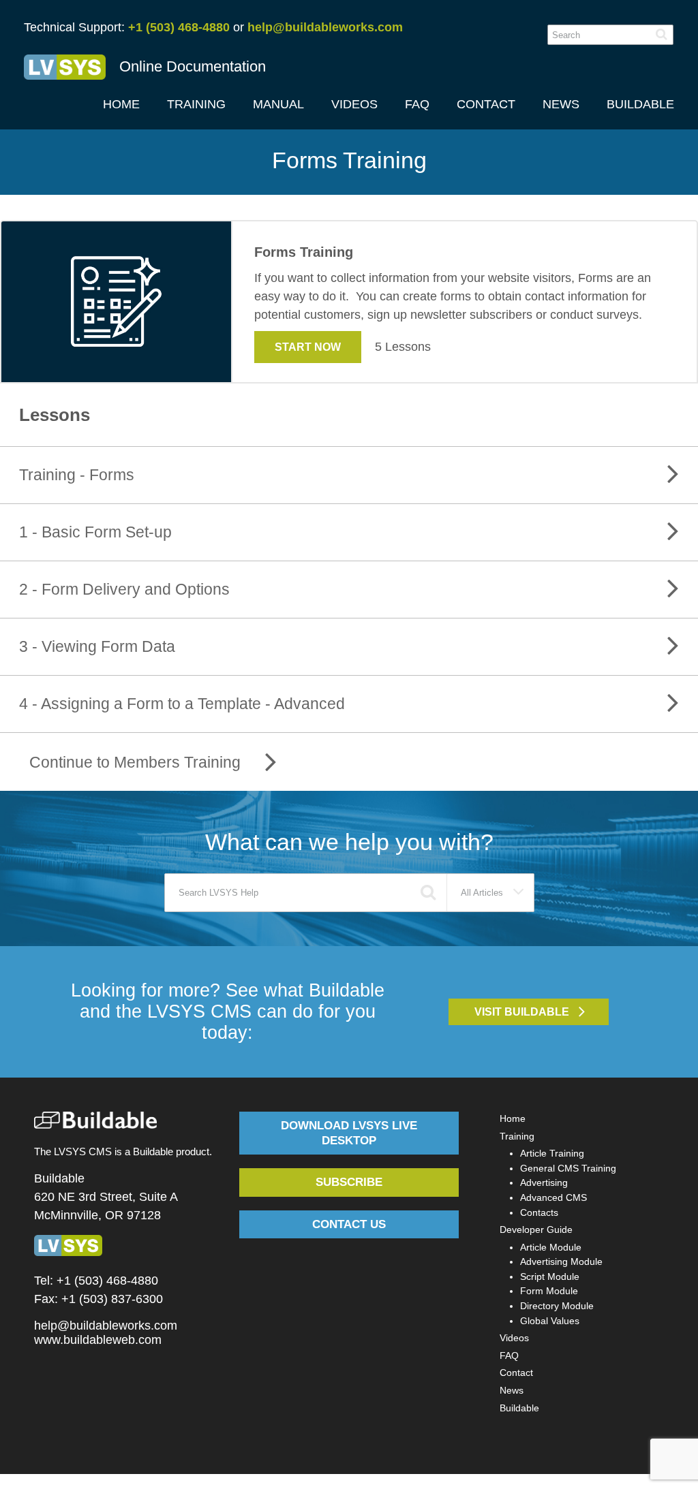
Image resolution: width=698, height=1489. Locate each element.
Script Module (549, 1276)
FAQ (417, 104)
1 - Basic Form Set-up (95, 532)
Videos (514, 1337)
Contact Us (349, 1224)
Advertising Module (561, 1261)
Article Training (552, 1153)
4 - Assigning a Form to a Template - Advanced (182, 703)
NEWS (561, 104)
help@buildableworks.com (325, 27)
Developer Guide (536, 1229)
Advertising (544, 1182)
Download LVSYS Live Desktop (349, 1133)
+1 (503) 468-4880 (179, 27)
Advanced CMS (553, 1197)
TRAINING (196, 104)
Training (517, 1136)
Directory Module (557, 1305)
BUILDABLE (640, 104)
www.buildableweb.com (98, 1340)
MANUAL (278, 104)
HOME (121, 104)
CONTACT (486, 104)
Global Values (549, 1320)
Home (513, 1118)
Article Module (550, 1247)
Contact (516, 1372)
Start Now (308, 347)
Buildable (519, 1407)
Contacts (539, 1212)
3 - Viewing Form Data (97, 646)
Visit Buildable (521, 1011)
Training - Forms (76, 475)
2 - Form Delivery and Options (124, 589)
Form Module (549, 1290)
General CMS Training (568, 1168)
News (512, 1390)
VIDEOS (354, 104)
